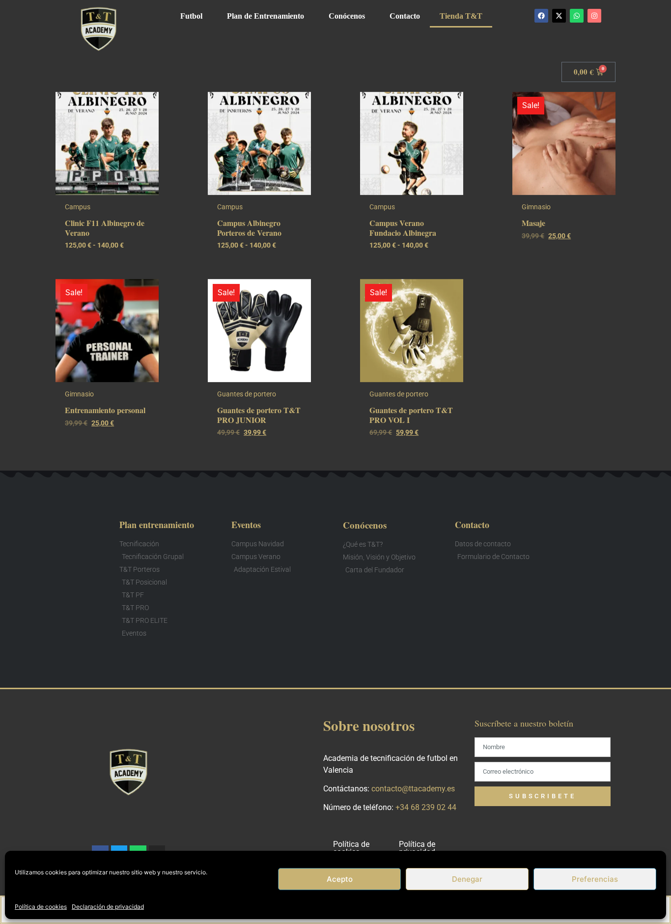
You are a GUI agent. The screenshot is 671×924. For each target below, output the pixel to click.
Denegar (467, 879)
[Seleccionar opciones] (149, 130)
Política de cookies (41, 906)
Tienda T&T (461, 16)
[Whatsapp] (577, 16)
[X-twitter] (559, 16)
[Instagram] (594, 16)
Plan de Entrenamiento (265, 16)
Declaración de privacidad (108, 906)
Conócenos (347, 16)
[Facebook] (541, 16)
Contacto (405, 16)
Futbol (191, 16)
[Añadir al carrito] (605, 130)
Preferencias (595, 879)
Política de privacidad (417, 848)
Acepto (340, 879)
